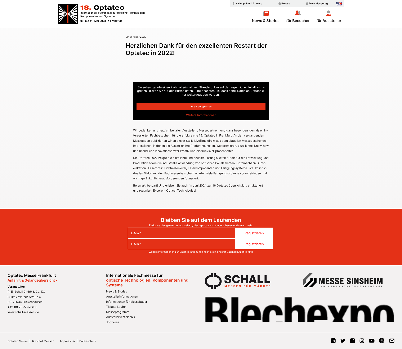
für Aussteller (328, 20)
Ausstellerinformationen (122, 296)
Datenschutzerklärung (240, 251)
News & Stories (266, 20)
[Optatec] (102, 14)
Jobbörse (112, 322)
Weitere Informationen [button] (201, 115)
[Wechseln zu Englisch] (339, 3)
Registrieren (254, 233)
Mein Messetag (318, 3)
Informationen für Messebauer (126, 301)
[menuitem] (247, 3)
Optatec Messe (18, 341)
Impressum (67, 341)
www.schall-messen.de (23, 312)
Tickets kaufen (116, 306)
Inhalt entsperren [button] (201, 106)
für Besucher (298, 20)
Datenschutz (87, 341)
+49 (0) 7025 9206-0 (22, 307)
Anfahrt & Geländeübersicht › (32, 280)
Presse (285, 3)
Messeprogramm (117, 312)
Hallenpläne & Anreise (249, 3)
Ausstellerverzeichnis (120, 317)
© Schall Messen (43, 341)
